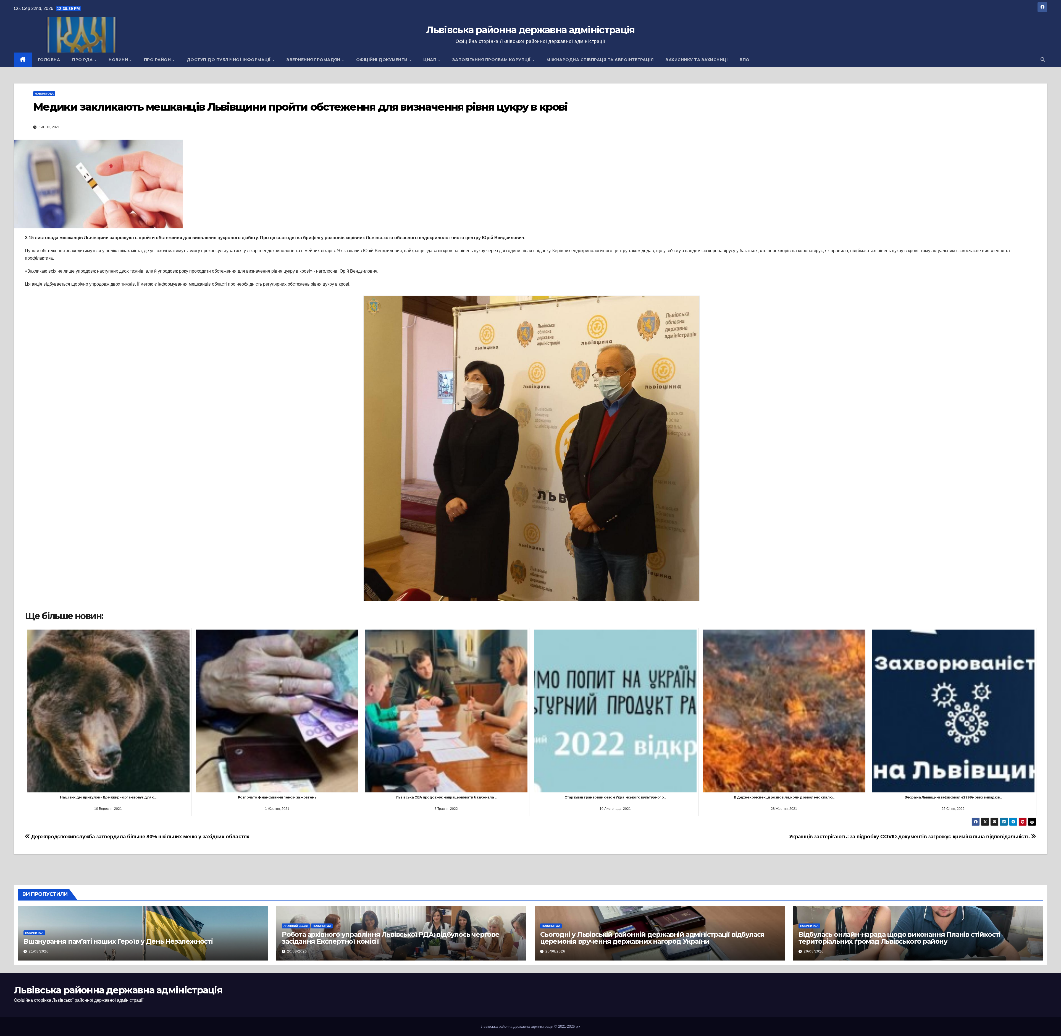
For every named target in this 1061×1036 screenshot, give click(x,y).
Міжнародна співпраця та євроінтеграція (600, 59)
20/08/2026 (297, 951)
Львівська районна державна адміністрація (530, 30)
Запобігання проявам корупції (492, 59)
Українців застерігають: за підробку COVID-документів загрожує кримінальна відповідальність (910, 836)
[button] (1043, 59)
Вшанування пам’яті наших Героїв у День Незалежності (118, 941)
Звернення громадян (314, 59)
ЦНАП (430, 59)
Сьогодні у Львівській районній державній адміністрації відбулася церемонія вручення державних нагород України (652, 937)
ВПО (745, 59)
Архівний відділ (295, 925)
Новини (119, 59)
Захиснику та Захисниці (697, 59)
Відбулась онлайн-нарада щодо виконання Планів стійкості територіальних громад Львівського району (899, 937)
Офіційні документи (382, 59)
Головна (49, 59)
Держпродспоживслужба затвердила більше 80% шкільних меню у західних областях (140, 836)
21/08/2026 (39, 951)
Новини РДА (34, 932)
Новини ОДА (44, 93)
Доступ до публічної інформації (229, 59)
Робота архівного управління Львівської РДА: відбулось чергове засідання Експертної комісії (390, 937)
